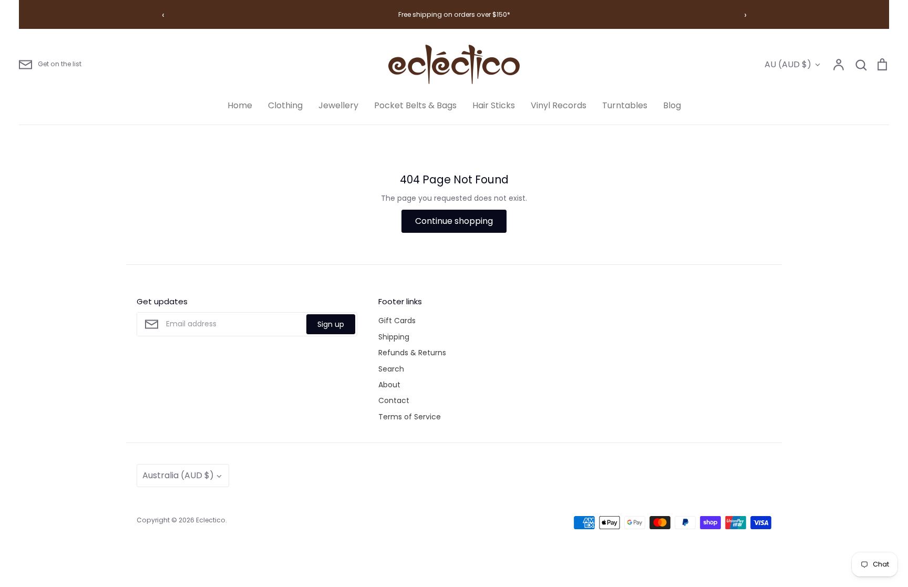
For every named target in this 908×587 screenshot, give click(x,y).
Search (391, 369)
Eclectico (210, 520)
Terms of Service (409, 416)
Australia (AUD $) (178, 475)
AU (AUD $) (788, 64)
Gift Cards (397, 320)
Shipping (393, 337)
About (389, 384)
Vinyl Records (558, 105)
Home (240, 105)
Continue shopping (454, 221)
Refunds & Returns (412, 352)
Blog (672, 105)
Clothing (285, 105)
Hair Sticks (493, 105)
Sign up (330, 324)
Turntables (624, 105)
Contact (393, 400)
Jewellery (338, 105)
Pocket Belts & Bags (415, 105)
